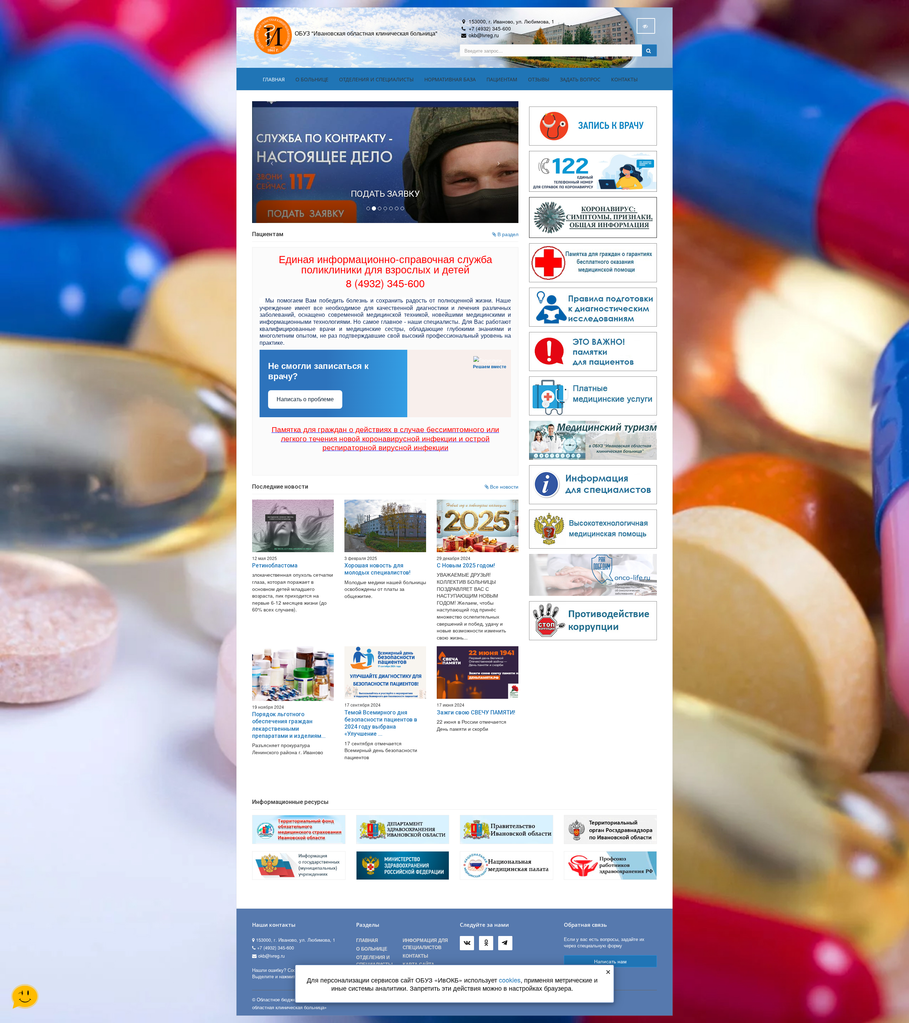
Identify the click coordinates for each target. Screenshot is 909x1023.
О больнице (311, 79)
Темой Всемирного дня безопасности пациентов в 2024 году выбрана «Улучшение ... (380, 714)
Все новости (503, 477)
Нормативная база (450, 79)
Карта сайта (418, 955)
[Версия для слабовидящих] (646, 26)
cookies (510, 979)
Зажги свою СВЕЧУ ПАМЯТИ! (476, 703)
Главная (274, 79)
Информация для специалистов (425, 935)
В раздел (507, 225)
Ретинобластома (275, 556)
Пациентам (501, 79)
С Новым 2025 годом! (466, 556)
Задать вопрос (580, 79)
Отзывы (538, 79)
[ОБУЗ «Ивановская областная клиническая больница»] (273, 34)
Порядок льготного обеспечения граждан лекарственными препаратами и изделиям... (289, 716)
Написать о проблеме (305, 390)
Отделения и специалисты (376, 79)
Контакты (624, 79)
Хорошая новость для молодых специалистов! (377, 560)
